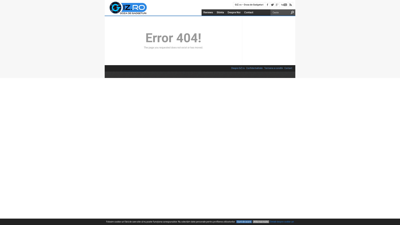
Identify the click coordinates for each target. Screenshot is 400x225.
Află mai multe (261, 221)
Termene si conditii (273, 68)
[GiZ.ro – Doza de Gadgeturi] (126, 14)
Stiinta (220, 12)
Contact (248, 12)
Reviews (208, 12)
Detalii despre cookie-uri (282, 221)
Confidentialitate (254, 68)
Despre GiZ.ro (238, 68)
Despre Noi (234, 12)
